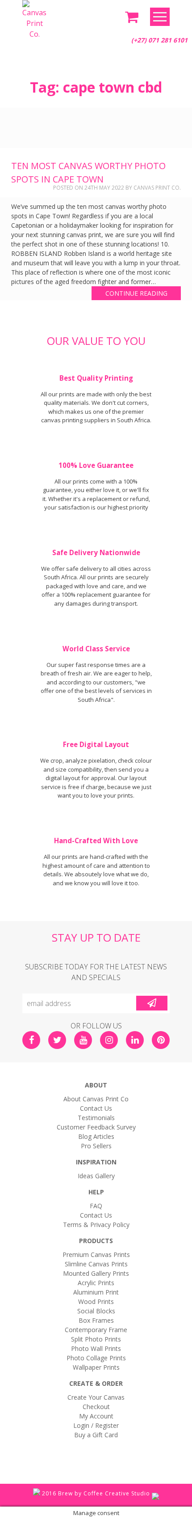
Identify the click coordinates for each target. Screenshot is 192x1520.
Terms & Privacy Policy (96, 1224)
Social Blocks (96, 1311)
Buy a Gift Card (96, 1435)
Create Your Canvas (96, 1397)
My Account (96, 1416)
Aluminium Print (96, 1292)
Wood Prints (96, 1301)
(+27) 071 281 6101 (159, 40)
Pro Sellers (96, 1146)
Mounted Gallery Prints (96, 1273)
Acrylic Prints (96, 1282)
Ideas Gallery (96, 1176)
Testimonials (96, 1117)
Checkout (96, 1406)
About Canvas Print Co (96, 1099)
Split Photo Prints (96, 1339)
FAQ (96, 1206)
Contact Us (96, 1108)
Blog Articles (96, 1136)
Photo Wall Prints (96, 1348)
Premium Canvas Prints (96, 1254)
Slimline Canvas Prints (96, 1264)
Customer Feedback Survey (96, 1127)
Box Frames (96, 1320)
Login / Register (96, 1425)
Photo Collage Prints (96, 1358)
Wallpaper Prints (96, 1367)
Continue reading (136, 293)
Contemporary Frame (96, 1329)
